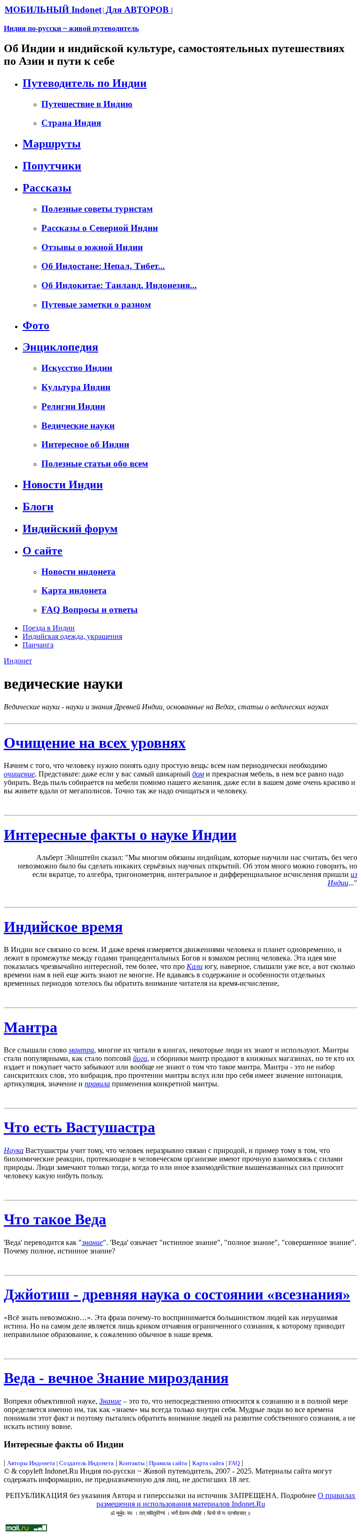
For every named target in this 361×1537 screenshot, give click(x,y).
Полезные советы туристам (97, 209)
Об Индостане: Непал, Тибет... (103, 266)
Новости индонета (78, 571)
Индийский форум (70, 529)
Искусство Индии (76, 368)
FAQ (234, 1463)
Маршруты (52, 144)
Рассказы (47, 188)
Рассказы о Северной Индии (99, 228)
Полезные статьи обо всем (94, 464)
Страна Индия (71, 123)
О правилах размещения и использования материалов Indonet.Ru (226, 1499)
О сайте (43, 551)
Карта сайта (208, 1463)
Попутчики (52, 166)
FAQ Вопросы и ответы (89, 610)
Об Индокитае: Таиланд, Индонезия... (119, 285)
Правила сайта (168, 1463)
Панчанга (38, 645)
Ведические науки (78, 425)
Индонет (18, 661)
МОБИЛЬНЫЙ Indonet (53, 10)
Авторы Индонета (31, 1463)
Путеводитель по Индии (85, 83)
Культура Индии (75, 387)
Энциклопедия (60, 347)
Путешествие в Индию (87, 104)
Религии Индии (73, 406)
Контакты (132, 1463)
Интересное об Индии (85, 444)
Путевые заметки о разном (96, 304)
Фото (36, 325)
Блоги (38, 506)
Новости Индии (63, 484)
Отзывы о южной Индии (92, 247)
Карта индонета (74, 590)
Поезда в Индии (49, 628)
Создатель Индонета (86, 1463)
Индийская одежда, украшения (72, 636)
